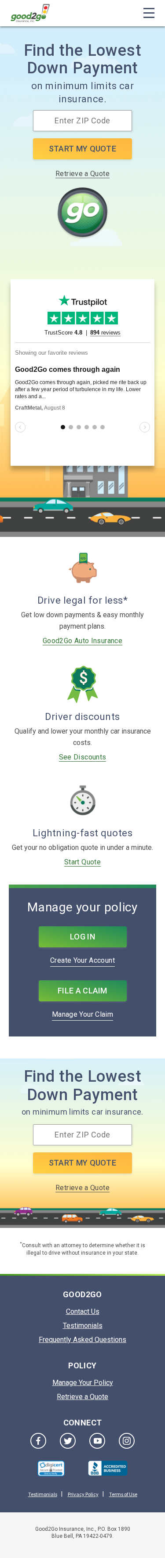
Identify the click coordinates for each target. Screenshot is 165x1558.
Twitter (68, 1441)
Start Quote (82, 862)
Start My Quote (82, 148)
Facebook (38, 1441)
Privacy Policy (83, 1494)
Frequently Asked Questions (82, 1339)
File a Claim (82, 990)
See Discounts (82, 757)
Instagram (127, 1441)
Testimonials (83, 1325)
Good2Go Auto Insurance (82, 641)
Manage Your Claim (82, 1014)
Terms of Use (123, 1494)
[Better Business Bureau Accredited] (108, 1468)
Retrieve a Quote (82, 173)
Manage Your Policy (82, 1382)
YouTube (97, 1441)
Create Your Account (82, 960)
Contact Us (82, 1311)
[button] (51, 1468)
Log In (82, 936)
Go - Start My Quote (82, 213)
